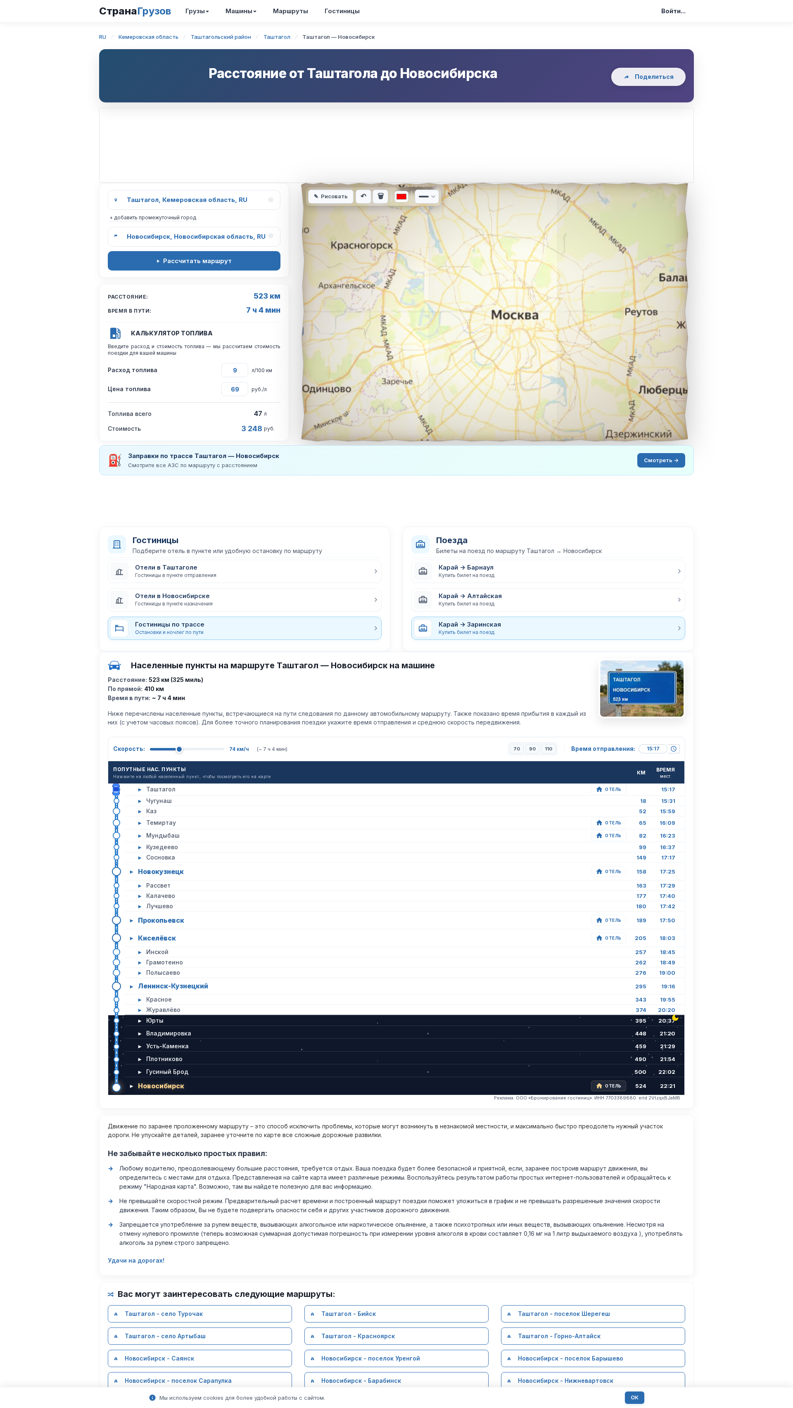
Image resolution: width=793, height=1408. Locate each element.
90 (532, 749)
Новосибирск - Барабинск (361, 1380)
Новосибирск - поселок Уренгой (370, 1358)
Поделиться (654, 76)
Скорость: (129, 748)
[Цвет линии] (401, 196)
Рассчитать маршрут (197, 261)
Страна (135, 11)
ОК (635, 1397)
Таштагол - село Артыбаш (165, 1335)
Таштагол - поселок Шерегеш (564, 1313)
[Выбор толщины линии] (427, 197)
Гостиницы (342, 11)
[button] (245, 571)
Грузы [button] (195, 11)
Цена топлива (129, 388)
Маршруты (290, 11)
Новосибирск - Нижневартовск (565, 1380)
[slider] (179, 749)
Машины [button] (239, 11)
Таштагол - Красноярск (358, 1335)
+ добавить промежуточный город (152, 217)
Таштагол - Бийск (348, 1313)
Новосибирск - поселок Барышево (570, 1358)
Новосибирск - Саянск (159, 1358)
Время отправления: (603, 748)
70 (516, 749)
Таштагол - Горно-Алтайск (559, 1335)
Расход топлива (132, 369)
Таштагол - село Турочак (164, 1313)
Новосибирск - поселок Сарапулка (178, 1380)
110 (548, 749)
